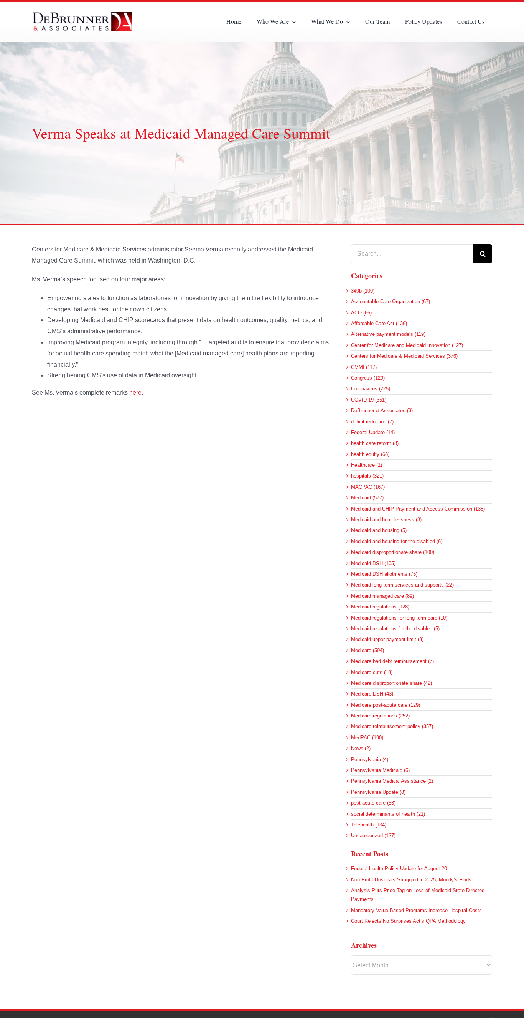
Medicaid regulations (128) (380, 607)
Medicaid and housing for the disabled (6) (396, 541)
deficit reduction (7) (372, 422)
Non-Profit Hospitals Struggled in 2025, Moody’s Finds (411, 879)
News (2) (361, 748)
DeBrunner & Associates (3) (382, 410)
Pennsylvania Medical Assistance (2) (392, 781)
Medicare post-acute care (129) (385, 705)
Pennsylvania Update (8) (378, 792)
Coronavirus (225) (370, 389)
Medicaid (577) (367, 498)
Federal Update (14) (373, 432)
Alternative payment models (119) (388, 334)
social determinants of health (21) (388, 814)
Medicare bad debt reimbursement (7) (392, 661)
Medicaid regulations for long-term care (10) (399, 618)
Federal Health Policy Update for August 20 (399, 868)
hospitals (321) (367, 476)
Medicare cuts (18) (371, 672)
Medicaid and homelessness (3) (386, 519)
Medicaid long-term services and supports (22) (402, 585)
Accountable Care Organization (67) (390, 301)
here (135, 392)
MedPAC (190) (367, 737)
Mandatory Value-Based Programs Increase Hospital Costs (416, 910)
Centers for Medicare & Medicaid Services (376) (404, 356)
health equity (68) (370, 454)
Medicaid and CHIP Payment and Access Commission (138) (418, 509)
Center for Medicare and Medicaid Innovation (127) (407, 345)
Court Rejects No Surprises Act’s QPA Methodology (408, 921)
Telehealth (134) (368, 825)
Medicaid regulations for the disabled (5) (395, 628)
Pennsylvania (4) (369, 759)
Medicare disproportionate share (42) (391, 683)
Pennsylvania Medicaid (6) (380, 770)
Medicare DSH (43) (372, 694)
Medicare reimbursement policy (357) (392, 726)
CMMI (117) (364, 367)
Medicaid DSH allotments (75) (384, 574)
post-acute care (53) (373, 803)
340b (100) (362, 291)
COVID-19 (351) (368, 400)
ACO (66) (361, 313)
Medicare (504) (367, 650)
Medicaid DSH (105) (373, 563)
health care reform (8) (375, 443)
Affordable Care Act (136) (379, 323)
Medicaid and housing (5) (379, 530)
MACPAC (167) (368, 487)
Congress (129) (368, 378)
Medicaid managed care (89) (382, 596)
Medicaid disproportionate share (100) (392, 552)
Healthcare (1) (366, 465)
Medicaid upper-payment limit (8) (387, 639)
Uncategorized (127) (373, 835)
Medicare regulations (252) (380, 716)
